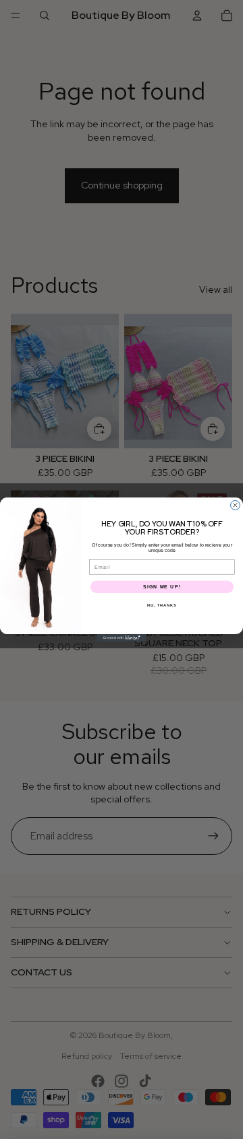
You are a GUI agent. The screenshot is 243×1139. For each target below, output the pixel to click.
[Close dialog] (235, 505)
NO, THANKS (162, 605)
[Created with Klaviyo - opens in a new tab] (121, 638)
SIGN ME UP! (162, 587)
